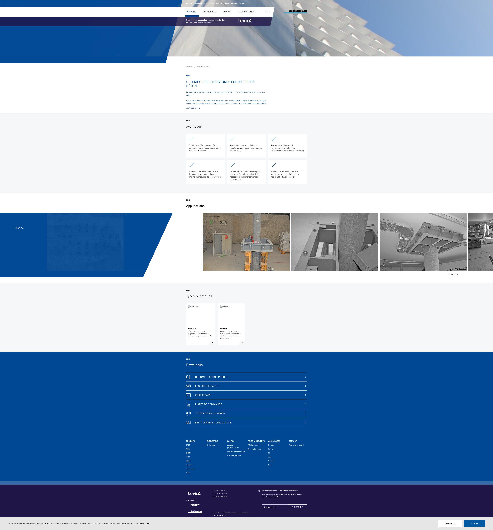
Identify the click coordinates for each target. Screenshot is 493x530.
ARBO (188, 473)
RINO (208, 67)
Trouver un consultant (296, 445)
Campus (227, 12)
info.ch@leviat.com (220, 496)
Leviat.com (207, 23)
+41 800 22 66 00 (237, 3)
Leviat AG (189, 67)
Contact (219, 3)
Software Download (254, 449)
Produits (191, 12)
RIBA (187, 449)
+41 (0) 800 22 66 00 (220, 494)
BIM (205, 3)
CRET (188, 445)
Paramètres (450, 524)
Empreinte (216, 513)
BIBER (188, 461)
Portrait (189, 3)
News (227, 3)
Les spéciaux (190, 469)
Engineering (209, 12)
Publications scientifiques (236, 452)
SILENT (188, 453)
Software (198, 3)
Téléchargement (246, 12)
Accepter (475, 524)
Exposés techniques (234, 456)
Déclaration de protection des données (236, 513)
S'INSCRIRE (297, 507)
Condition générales (219, 515)
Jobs (212, 3)
